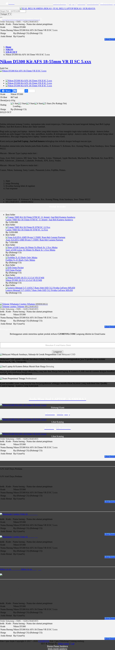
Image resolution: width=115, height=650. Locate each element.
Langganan (57, 352)
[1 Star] (14, 103)
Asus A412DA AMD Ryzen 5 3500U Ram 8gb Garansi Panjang (34, 240)
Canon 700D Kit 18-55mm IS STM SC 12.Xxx (27, 230)
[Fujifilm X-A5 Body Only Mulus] (21, 257)
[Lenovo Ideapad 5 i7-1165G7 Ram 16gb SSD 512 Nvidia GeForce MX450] (40, 288)
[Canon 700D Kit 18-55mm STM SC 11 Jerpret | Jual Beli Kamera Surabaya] (40, 217)
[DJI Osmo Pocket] (15, 267)
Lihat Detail (109, 39)
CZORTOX (44, 641)
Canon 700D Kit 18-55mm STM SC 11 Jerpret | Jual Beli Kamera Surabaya (39, 219)
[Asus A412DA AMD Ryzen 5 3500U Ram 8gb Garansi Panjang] (35, 237)
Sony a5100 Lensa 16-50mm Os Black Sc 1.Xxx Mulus (30, 250)
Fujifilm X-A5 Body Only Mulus (20, 260)
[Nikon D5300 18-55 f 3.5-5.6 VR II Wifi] (25, 277)
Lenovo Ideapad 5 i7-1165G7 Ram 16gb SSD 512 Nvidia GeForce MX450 (39, 290)
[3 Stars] (30, 103)
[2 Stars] (22, 103)
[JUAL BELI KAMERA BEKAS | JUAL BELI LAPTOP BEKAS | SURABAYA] (57, 8)
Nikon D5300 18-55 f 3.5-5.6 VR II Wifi (24, 280)
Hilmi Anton (63, 643)
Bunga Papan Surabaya (57, 646)
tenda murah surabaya (57, 648)
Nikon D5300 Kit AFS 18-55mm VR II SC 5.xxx (45, 61)
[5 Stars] (47, 103)
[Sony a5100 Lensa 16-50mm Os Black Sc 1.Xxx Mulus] (32, 247)
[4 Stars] (39, 103)
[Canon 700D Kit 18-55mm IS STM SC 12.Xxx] (28, 227)
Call (72, 643)
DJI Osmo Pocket (13, 270)
